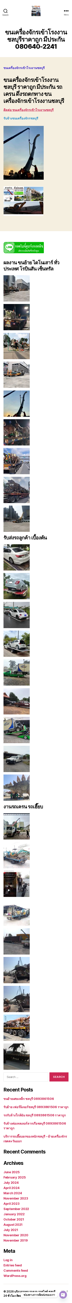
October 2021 (13, 1219)
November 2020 (15, 1235)
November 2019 (15, 1240)
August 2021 (13, 1224)
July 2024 (11, 1182)
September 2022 (16, 1209)
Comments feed (15, 1270)
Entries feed (12, 1265)
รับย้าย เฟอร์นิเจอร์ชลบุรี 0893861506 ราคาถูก (36, 1107)
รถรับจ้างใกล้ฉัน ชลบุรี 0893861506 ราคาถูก (34, 1115)
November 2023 (15, 1198)
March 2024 (12, 1193)
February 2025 (14, 1177)
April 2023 (11, 1203)
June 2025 (11, 1172)
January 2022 (14, 1214)
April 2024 (11, 1188)
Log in (7, 1260)
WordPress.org (15, 1276)
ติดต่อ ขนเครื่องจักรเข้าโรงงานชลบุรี (28, 110)
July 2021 (10, 1230)
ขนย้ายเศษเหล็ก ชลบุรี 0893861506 (28, 1099)
